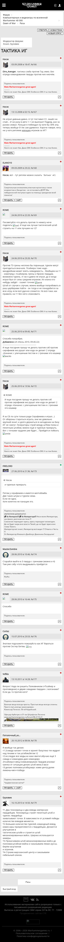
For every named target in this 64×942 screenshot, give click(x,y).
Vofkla (6, 674)
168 (35, 168)
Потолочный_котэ (12, 735)
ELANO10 (7, 162)
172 (35, 386)
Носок (6, 59)
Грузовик (14, 43)
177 (35, 679)
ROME (6, 210)
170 (35, 258)
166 (35, 64)
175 (35, 599)
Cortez (6, 631)
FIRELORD (7, 466)
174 (35, 554)
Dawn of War (9, 23)
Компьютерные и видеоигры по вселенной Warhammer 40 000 (25, 19)
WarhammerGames (32, 5)
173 (35, 471)
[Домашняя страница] (18, 200)
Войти (55, 5)
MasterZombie (10, 549)
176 (35, 636)
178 (35, 740)
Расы (22, 23)
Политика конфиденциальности (33, 936)
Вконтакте (33, 899)
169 (35, 215)
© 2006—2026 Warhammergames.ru (31, 930)
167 (35, 112)
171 (35, 331)
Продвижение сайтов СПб (33, 913)
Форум (6, 14)
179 (35, 802)
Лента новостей (37, 899)
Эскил (6, 43)
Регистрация (60, 5)
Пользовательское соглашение (31, 933)
